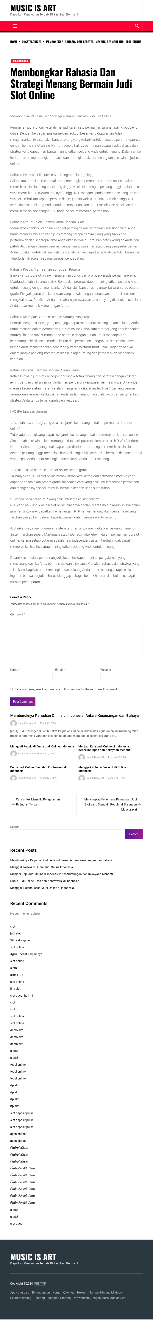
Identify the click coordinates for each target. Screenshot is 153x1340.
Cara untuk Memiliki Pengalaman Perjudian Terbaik (38, 802)
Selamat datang (20, 1298)
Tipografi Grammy (59, 1298)
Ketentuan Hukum (75, 1292)
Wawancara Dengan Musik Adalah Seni (100, 1298)
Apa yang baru (19, 1292)
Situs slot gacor (20, 940)
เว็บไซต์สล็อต (19, 1147)
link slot (15, 988)
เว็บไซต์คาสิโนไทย (22, 1168)
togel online (18, 1064)
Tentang (39, 1298)
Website (105, 669)
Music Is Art (33, 8)
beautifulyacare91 (27, 723)
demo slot (16, 1030)
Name (15, 669)
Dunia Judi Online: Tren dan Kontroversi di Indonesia (38, 769)
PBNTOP (40, 1283)
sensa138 (16, 975)
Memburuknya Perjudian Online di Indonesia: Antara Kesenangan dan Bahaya (74, 715)
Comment (17, 614)
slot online (17, 947)
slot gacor (16, 1223)
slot (12, 926)
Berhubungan (41, 1292)
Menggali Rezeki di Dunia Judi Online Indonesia (42, 746)
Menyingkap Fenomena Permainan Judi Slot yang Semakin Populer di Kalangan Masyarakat (110, 804)
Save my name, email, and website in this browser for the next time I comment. (66, 689)
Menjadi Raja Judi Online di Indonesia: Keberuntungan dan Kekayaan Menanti (104, 748)
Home (56, 1292)
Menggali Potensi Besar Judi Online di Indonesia (103, 769)
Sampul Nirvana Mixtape (105, 1292)
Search (14, 827)
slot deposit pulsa (22, 1113)
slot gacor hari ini (21, 995)
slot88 (14, 968)
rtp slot (14, 1085)
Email (60, 669)
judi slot (15, 933)
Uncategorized (20, 61)
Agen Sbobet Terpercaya (26, 954)
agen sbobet (18, 1134)
